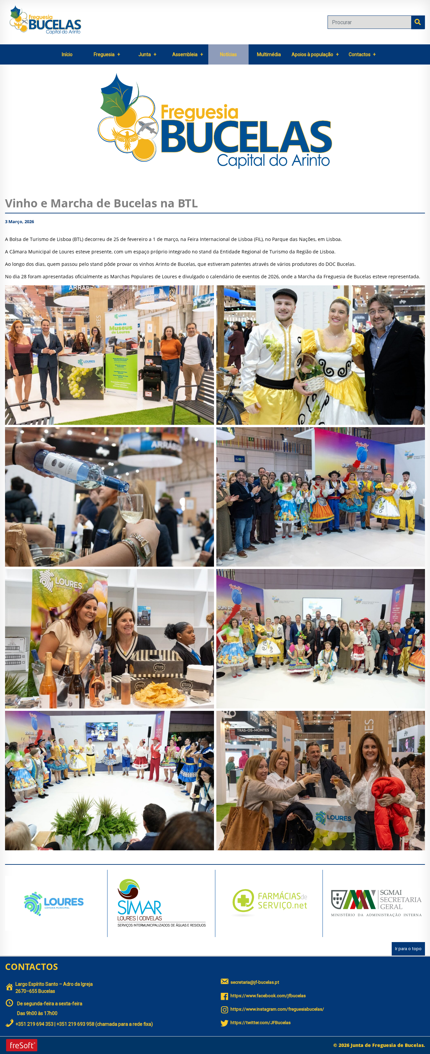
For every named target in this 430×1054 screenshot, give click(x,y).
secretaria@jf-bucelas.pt (254, 982)
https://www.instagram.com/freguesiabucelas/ (277, 1009)
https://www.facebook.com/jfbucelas (268, 995)
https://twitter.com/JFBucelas (260, 1022)
